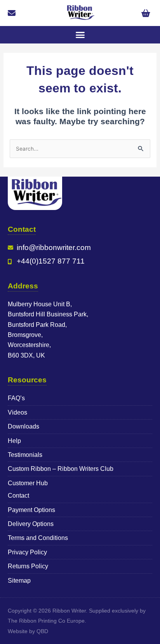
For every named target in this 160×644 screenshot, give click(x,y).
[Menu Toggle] (80, 34)
